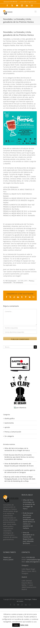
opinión (7, 427)
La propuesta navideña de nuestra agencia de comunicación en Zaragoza (19, 471)
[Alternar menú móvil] (36, 11)
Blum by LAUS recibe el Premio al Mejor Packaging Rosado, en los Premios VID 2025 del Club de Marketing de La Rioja (19, 479)
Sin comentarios (18, 283)
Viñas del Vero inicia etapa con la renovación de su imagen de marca (17, 449)
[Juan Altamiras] (20, 408)
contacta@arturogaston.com (27, 2)
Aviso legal (28, 599)
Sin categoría (9, 436)
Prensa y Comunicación (12, 432)
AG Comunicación (11, 281)
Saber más (24, 625)
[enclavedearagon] (20, 376)
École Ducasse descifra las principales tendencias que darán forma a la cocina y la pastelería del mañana (19, 457)
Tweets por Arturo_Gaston (8, 558)
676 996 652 (30, 557)
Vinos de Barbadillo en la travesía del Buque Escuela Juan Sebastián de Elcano (18, 465)
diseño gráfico (9, 418)
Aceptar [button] (16, 625)
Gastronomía (9, 423)
